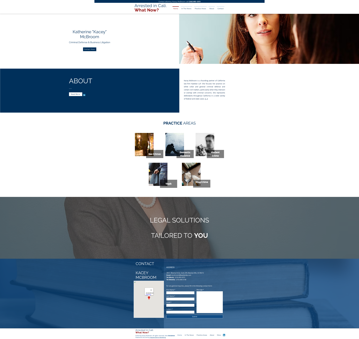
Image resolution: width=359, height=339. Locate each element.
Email (168, 302)
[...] (206, 99)
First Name (170, 290)
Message (200, 289)
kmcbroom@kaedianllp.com (181, 275)
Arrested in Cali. (144, 330)
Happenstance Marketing (158, 337)
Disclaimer (171, 335)
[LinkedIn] (84, 95)
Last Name (170, 296)
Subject (169, 309)
